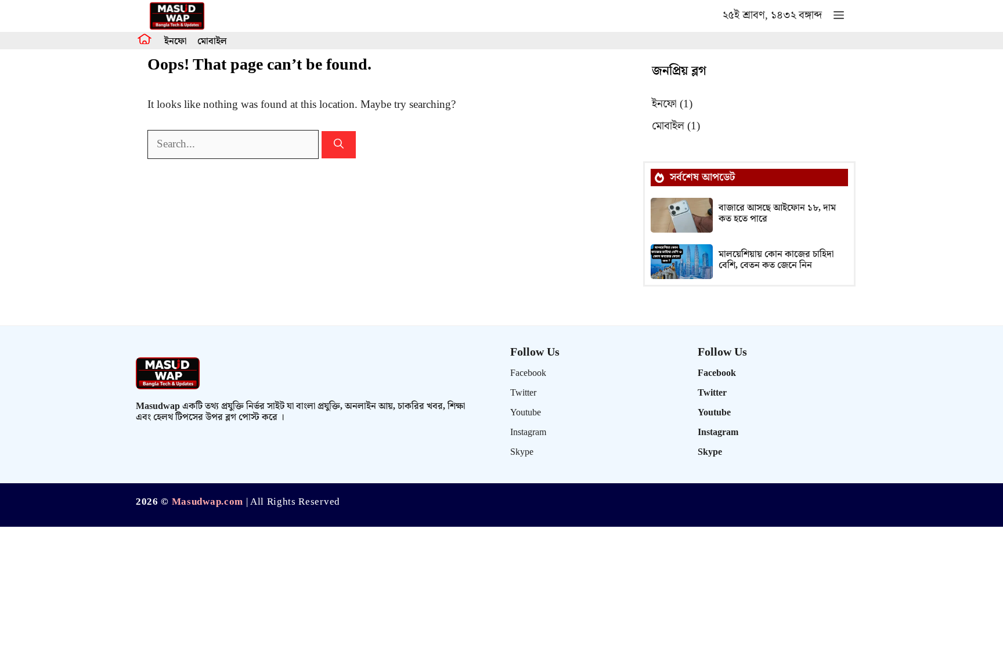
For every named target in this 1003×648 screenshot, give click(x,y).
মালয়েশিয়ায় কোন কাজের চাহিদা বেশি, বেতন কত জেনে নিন (776, 260)
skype (521, 452)
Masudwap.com (207, 502)
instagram (528, 432)
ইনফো (175, 41)
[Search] (339, 145)
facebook (528, 373)
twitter (523, 393)
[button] (839, 16)
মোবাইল (212, 41)
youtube (525, 413)
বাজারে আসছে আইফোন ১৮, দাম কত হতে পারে (777, 213)
